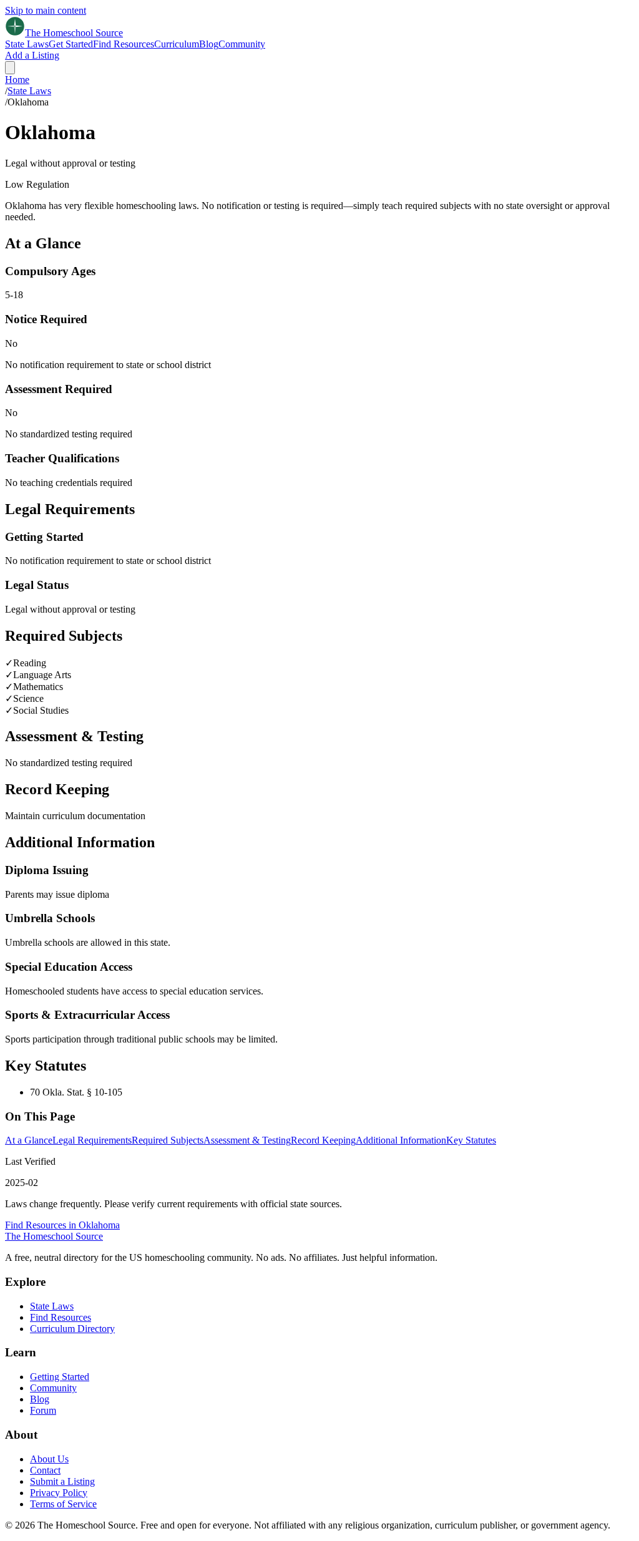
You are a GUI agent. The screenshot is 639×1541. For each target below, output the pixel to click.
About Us (49, 1459)
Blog (208, 44)
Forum (43, 1410)
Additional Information (401, 1140)
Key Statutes (471, 1140)
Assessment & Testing (247, 1140)
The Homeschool (54, 1236)
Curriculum (176, 44)
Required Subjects (167, 1140)
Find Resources (123, 44)
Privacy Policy (58, 1492)
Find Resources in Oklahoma (62, 1225)
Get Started (71, 44)
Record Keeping (323, 1140)
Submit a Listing (62, 1481)
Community (241, 44)
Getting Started (59, 1376)
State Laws (27, 44)
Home (17, 79)
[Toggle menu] (10, 67)
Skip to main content (45, 10)
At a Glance (28, 1140)
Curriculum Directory (72, 1328)
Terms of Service (63, 1504)
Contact (45, 1470)
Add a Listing (32, 55)
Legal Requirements (92, 1140)
